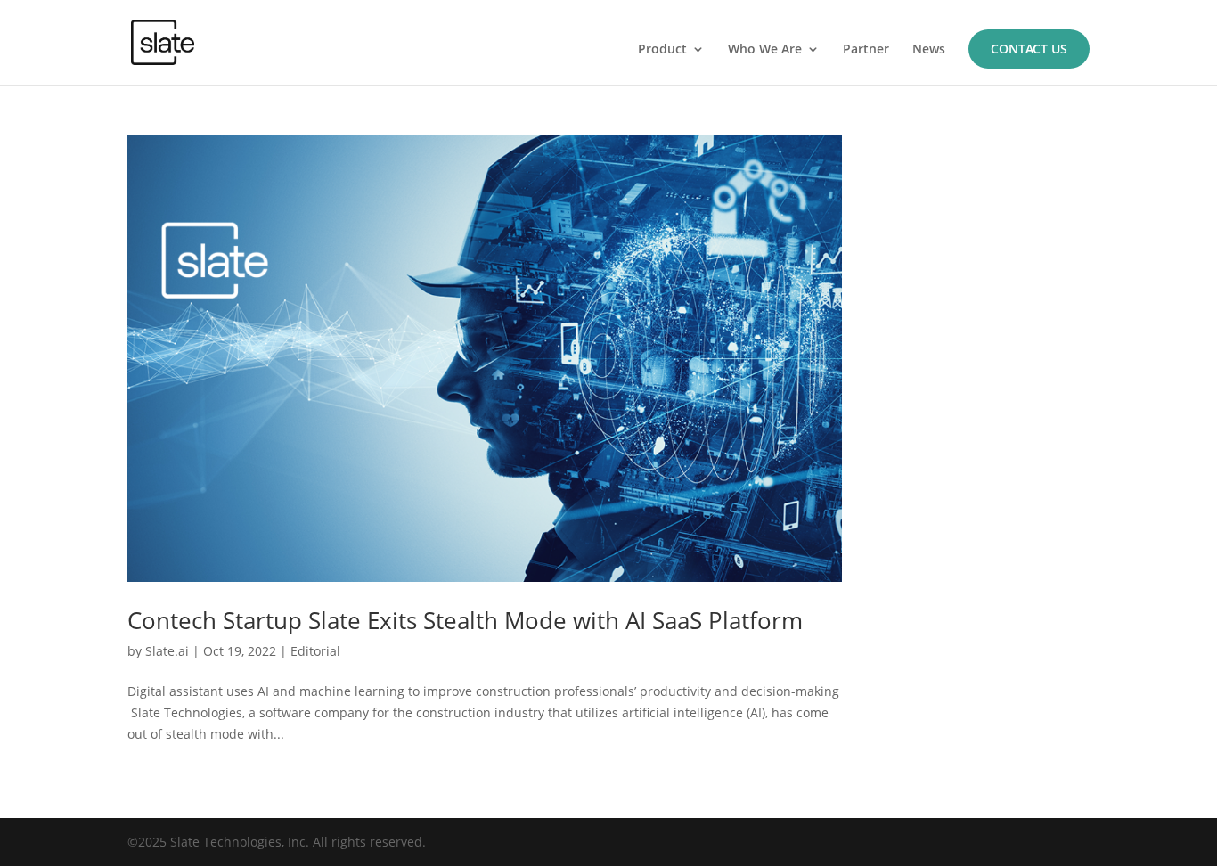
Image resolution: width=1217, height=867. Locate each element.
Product (662, 50)
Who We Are (765, 50)
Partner (866, 50)
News (928, 50)
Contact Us (1029, 48)
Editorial (315, 650)
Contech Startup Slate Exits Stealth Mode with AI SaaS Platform (465, 620)
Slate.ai (167, 650)
